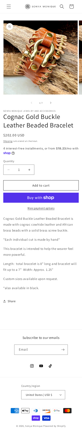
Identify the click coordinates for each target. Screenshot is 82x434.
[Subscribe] (63, 350)
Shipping (7, 141)
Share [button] (12, 301)
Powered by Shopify (54, 425)
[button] (9, 6)
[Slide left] (31, 103)
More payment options (41, 208)
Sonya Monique (34, 425)
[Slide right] (51, 103)
